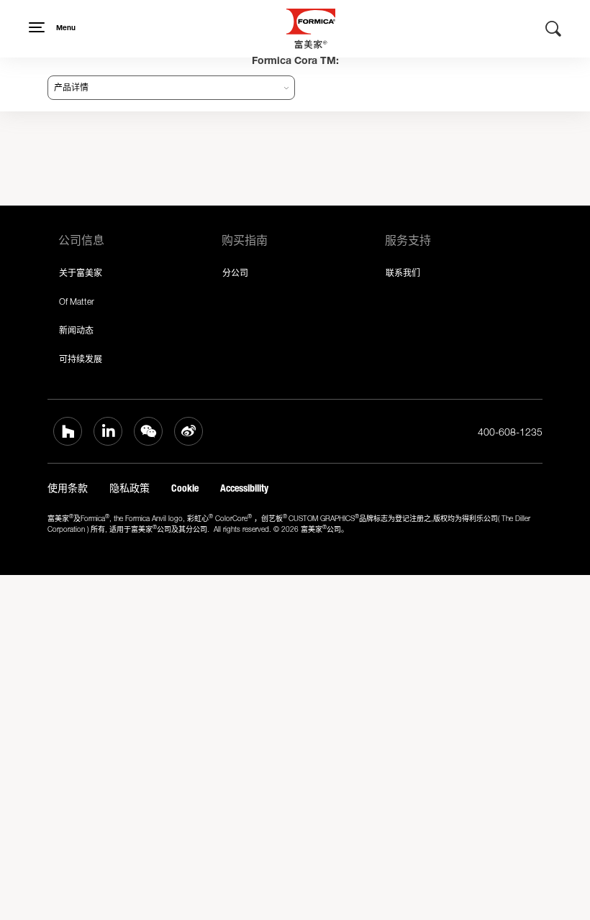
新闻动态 (76, 330)
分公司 (235, 272)
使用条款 (67, 488)
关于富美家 (80, 272)
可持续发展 (80, 359)
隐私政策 (129, 488)
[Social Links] (67, 431)
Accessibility (244, 488)
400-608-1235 (510, 432)
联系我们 (403, 272)
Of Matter (76, 301)
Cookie (185, 488)
